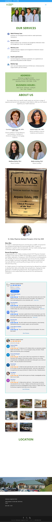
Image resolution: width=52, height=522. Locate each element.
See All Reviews (26, 389)
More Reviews (26, 333)
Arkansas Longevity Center (22, 520)
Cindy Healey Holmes (15, 294)
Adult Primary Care (16, 33)
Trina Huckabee (14, 302)
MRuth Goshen (13, 311)
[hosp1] (26, 407)
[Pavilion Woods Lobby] (11, 431)
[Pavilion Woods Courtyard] (26, 431)
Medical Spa (14, 64)
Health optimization (17, 57)
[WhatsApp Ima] (11, 419)
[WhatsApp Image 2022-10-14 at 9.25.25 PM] (26, 419)
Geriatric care (15, 40)
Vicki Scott (12, 379)
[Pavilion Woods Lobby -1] (40, 419)
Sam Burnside (13, 319)
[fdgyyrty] (11, 407)
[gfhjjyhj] (40, 407)
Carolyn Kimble (13, 345)
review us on (14, 291)
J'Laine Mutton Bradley (15, 326)
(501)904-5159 (38, 520)
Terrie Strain (13, 364)
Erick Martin (13, 372)
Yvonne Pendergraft (15, 353)
